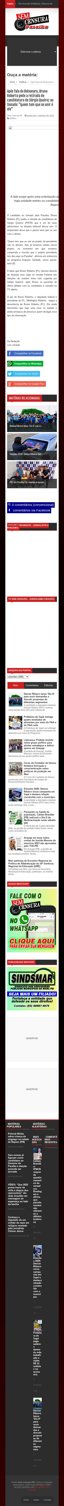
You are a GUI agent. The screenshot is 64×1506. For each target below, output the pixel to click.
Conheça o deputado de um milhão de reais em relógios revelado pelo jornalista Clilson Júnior (18, 1224)
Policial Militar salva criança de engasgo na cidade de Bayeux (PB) (18, 1137)
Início (26, 1500)
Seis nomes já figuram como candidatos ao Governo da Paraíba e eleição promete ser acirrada (17, 1163)
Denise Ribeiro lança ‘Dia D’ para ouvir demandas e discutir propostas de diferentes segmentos (37, 1430)
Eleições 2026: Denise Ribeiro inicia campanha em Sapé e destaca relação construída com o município (37, 1277)
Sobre (36, 1500)
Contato (47, 1500)
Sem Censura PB (26, 1482)
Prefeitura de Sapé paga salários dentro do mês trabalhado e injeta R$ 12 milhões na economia (37, 1353)
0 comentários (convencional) (32, 505)
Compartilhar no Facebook (28, 353)
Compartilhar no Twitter (26, 373)
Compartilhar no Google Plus (29, 384)
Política (13, 118)
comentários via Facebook (31, 510)
